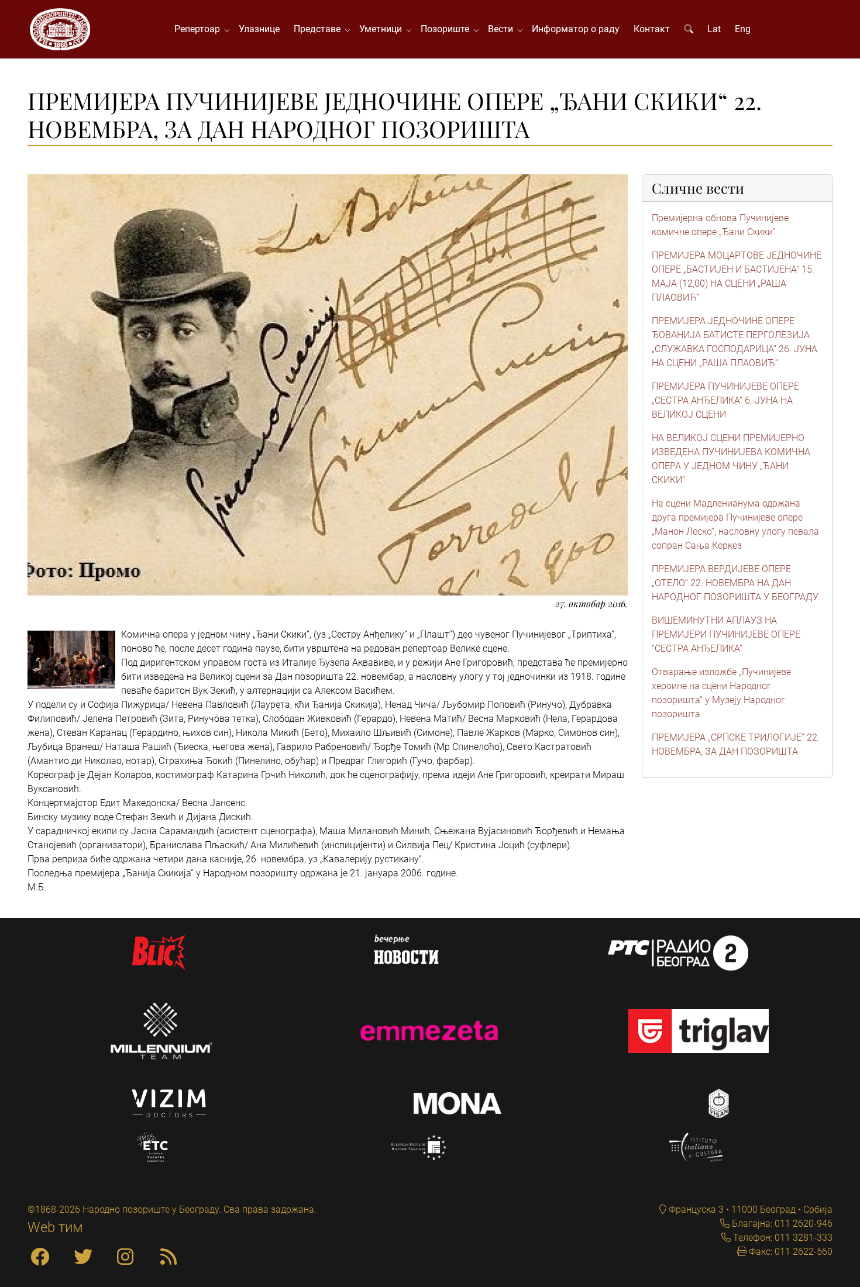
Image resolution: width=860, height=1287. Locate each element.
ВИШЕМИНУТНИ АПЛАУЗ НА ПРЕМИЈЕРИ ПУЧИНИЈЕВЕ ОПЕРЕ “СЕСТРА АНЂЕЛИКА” (726, 634)
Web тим (55, 1227)
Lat (714, 29)
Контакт (652, 29)
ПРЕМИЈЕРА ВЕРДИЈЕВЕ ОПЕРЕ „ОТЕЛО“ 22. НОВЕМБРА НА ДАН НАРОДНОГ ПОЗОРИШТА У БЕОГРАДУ (735, 583)
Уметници (383, 29)
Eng (743, 29)
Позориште (447, 29)
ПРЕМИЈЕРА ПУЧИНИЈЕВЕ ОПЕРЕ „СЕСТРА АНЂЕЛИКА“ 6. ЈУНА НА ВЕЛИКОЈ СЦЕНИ (725, 400)
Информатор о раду (576, 29)
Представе (319, 29)
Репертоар (199, 29)
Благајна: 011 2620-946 (781, 1223)
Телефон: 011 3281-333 (782, 1237)
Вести (503, 29)
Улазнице (259, 29)
